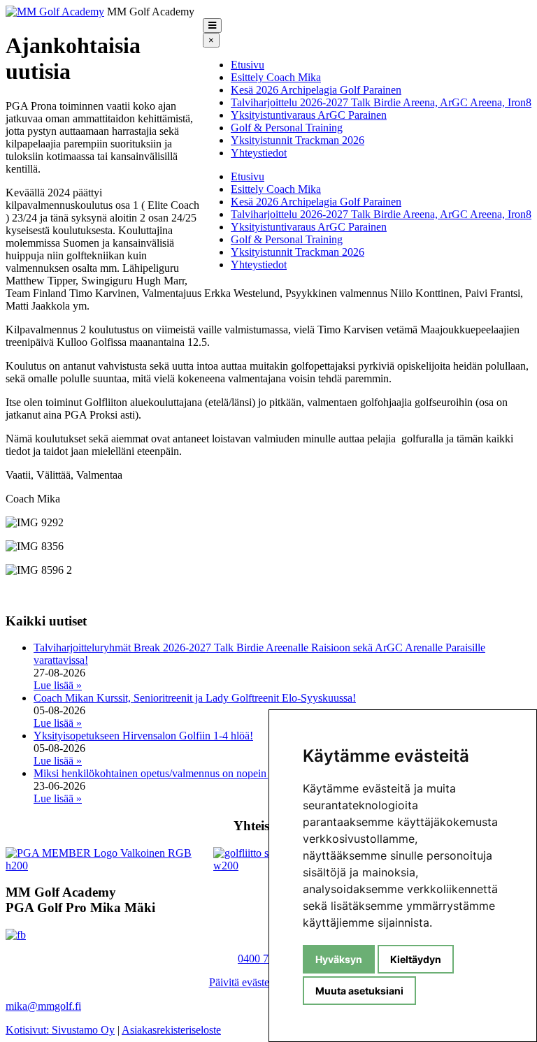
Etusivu (247, 65)
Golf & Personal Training (287, 127)
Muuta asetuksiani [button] (359, 991)
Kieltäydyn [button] (415, 959)
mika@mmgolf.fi (43, 1006)
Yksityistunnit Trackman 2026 (297, 140)
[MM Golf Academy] (55, 11)
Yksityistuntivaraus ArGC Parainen (309, 115)
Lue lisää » (58, 685)
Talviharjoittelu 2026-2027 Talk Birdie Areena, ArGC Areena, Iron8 (381, 102)
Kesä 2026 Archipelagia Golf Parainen (316, 90)
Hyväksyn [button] (338, 959)
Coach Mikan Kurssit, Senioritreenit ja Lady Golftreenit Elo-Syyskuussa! (195, 698)
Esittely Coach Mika (276, 77)
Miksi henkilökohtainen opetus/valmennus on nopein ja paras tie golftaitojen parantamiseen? (236, 773)
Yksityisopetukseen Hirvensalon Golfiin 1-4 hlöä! (143, 735)
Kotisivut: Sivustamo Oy (60, 1030)
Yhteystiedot (259, 153)
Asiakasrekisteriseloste (171, 1030)
